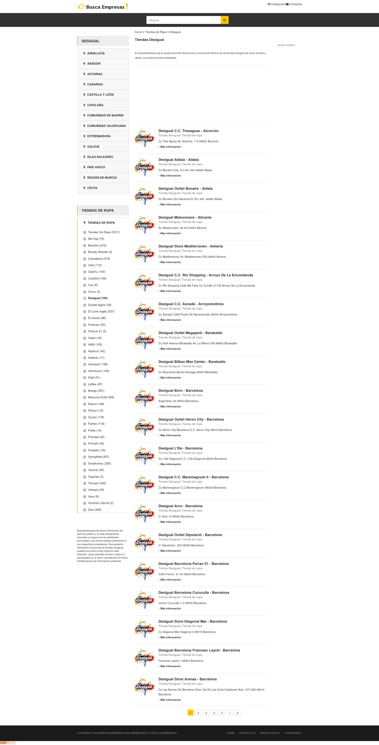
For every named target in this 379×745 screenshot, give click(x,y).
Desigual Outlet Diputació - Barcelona (190, 534)
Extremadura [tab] (99, 136)
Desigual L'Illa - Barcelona (181, 448)
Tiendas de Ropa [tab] (101, 222)
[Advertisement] (164, 94)
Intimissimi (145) (98, 371)
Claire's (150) (96, 271)
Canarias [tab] (95, 84)
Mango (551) (96, 390)
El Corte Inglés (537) (101, 311)
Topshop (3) (95, 476)
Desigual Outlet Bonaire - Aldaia (186, 188)
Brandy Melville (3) (100, 252)
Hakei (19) (94, 338)
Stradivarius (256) (99, 463)
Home (231, 733)
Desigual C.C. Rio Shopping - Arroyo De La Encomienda (206, 275)
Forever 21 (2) (97, 331)
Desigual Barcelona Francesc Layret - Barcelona (199, 650)
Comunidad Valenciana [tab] (106, 126)
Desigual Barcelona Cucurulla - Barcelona (194, 592)
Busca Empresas (105, 7)
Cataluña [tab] (95, 105)
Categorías (277, 4)
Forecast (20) (96, 324)
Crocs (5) (94, 291)
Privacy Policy (270, 733)
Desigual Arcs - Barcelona (181, 505)
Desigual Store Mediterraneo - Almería (191, 246)
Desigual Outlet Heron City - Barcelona (191, 419)
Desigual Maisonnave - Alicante (185, 217)
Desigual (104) (98, 298)
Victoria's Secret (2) (101, 503)
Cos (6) (93, 285)
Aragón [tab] (93, 63)
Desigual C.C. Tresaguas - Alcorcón (189, 130)
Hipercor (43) (96, 351)
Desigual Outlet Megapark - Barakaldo (190, 332)
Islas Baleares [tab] (100, 157)
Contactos (295, 4)
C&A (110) (95, 265)
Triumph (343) (97, 483)
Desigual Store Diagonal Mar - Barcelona (193, 621)
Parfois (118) (96, 423)
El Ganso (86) (97, 318)
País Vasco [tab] (96, 167)
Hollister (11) (96, 357)
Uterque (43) (96, 489)
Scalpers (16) (96, 450)
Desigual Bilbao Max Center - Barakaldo (192, 361)
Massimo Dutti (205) (101, 397)
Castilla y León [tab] (100, 94)
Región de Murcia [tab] (102, 177)
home (138, 32)
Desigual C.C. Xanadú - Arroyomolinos (191, 303)
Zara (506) (94, 509)
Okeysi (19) (95, 410)
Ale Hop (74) (96, 238)
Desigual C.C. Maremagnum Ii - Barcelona (194, 477)
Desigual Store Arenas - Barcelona (188, 679)
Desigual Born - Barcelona (181, 390)
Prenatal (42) (96, 437)
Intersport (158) (98, 364)
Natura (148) (96, 404)
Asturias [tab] (94, 74)
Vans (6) (93, 496)
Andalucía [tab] (96, 53)
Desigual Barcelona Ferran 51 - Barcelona (194, 563)
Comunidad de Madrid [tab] (105, 115)
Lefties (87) (95, 384)
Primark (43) (96, 443)
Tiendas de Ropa (156, 32)
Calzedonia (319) (99, 258)
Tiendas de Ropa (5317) (104, 232)
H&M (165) (95, 344)
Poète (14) (94, 430)
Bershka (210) (97, 245)
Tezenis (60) (96, 470)
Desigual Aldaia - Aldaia (179, 159)
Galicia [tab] (93, 146)
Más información (170, 146)
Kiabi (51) (94, 377)
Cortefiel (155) (97, 278)
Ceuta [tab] (92, 188)
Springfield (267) (98, 456)
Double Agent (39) (99, 305)
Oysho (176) (96, 417)
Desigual (175, 32)
